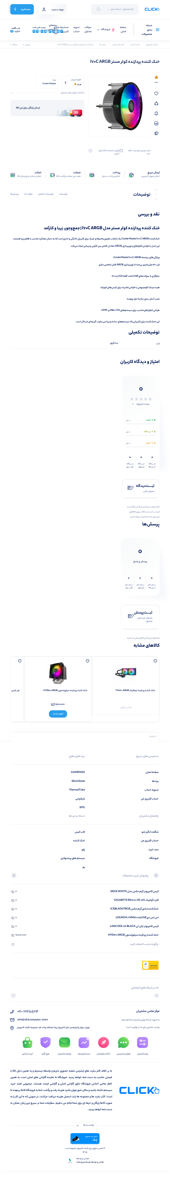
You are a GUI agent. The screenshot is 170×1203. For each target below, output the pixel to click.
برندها (155, 781)
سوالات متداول (88, 30)
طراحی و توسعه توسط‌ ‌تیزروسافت (90, 1162)
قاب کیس (80, 832)
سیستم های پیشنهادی (73, 858)
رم (84, 867)
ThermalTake (77, 790)
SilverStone (78, 781)
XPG (82, 807)
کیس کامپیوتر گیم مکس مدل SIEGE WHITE (134, 891)
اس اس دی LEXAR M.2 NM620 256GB (137, 918)
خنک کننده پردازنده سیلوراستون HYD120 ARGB (65, 690)
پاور (83, 850)
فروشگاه (105, 30)
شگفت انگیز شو (150, 832)
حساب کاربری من (150, 799)
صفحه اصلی (123, 30)
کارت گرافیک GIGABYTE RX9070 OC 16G (136, 900)
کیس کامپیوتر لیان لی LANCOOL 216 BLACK (134, 926)
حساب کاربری (65, 30)
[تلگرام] (157, 996)
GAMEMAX (78, 772)
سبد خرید (153, 850)
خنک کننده (79, 841)
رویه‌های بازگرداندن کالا (52, 30)
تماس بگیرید (126, 707)
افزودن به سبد (58, 713)
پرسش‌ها (14, 194)
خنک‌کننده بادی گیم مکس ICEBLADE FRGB (134, 909)
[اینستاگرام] (13, 996)
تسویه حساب (76, 30)
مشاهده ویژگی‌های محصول (72, 93)
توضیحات (63, 194)
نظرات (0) (28, 194)
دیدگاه (14, 44)
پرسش (26, 44)
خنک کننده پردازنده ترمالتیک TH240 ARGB (135, 690)
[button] (156, 876)
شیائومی (80, 799)
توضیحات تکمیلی (46, 194)
